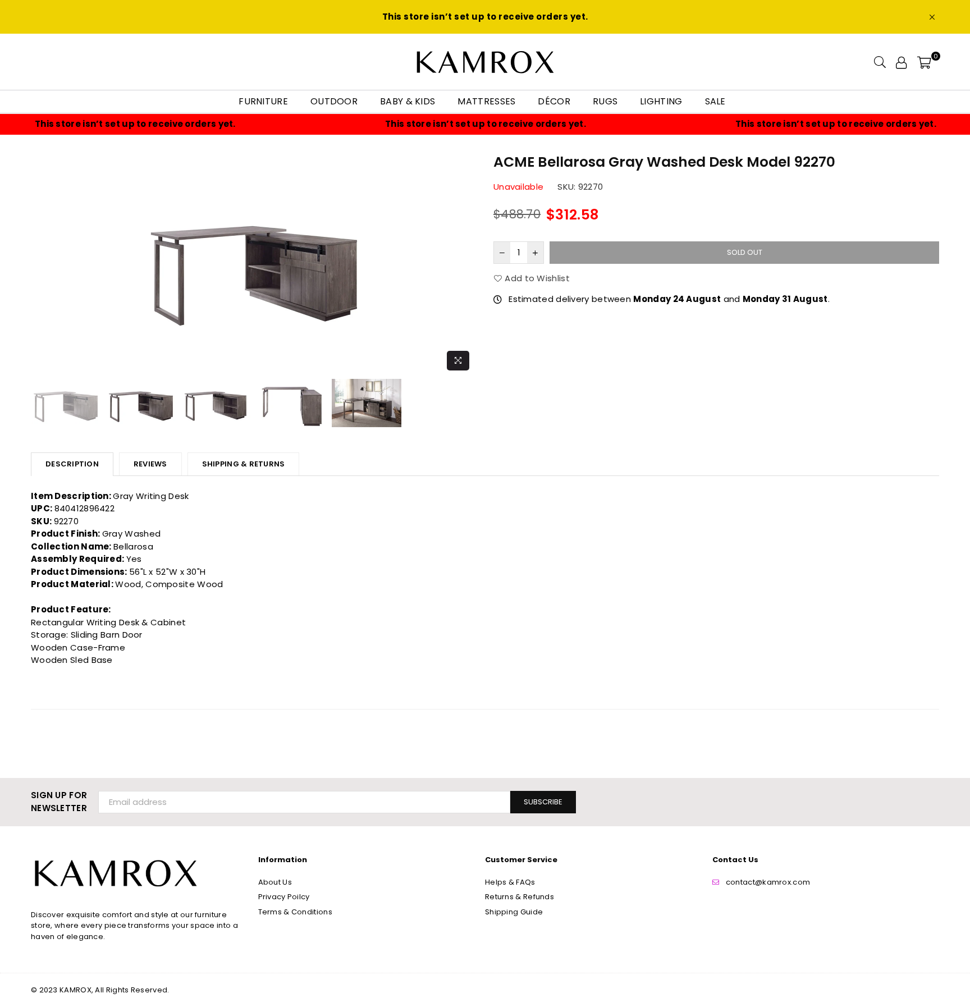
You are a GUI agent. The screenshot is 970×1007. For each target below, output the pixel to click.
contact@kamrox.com (768, 882)
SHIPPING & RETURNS (243, 464)
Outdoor (334, 101)
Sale (715, 101)
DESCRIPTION (72, 464)
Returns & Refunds (519, 896)
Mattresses (486, 101)
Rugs (605, 101)
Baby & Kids (407, 101)
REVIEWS (150, 464)
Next (467, 263)
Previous (41, 263)
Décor (554, 101)
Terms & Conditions (295, 912)
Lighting (661, 101)
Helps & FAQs (510, 882)
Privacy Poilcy (284, 896)
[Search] (880, 61)
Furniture (263, 101)
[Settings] (901, 61)
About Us (275, 882)
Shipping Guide (514, 912)
